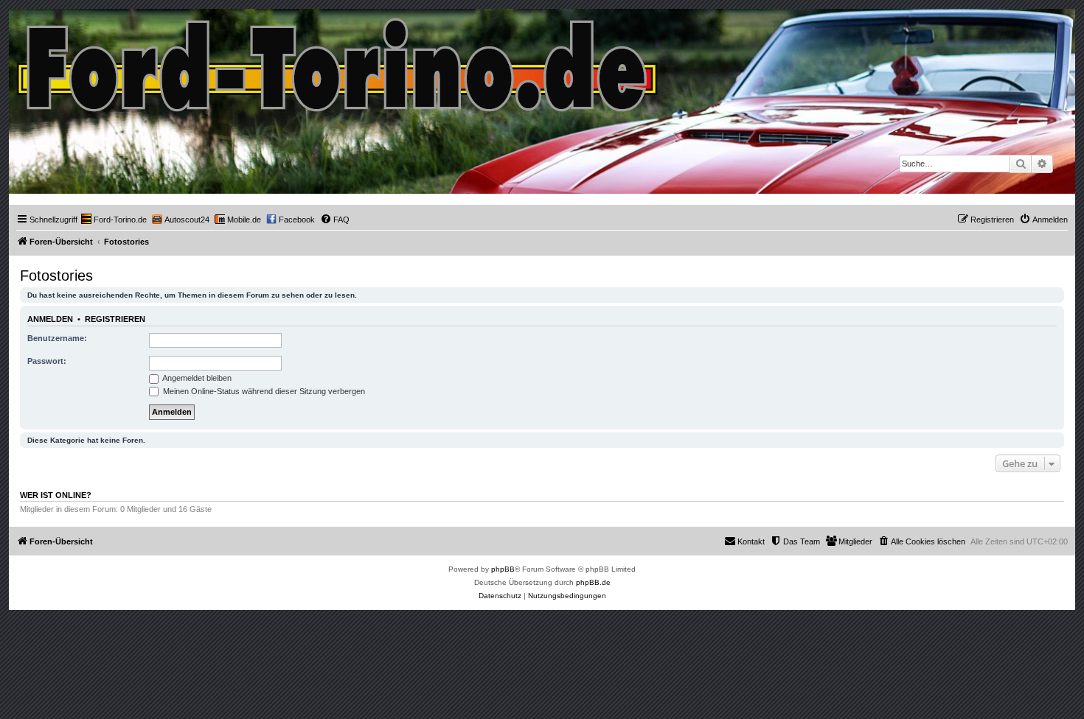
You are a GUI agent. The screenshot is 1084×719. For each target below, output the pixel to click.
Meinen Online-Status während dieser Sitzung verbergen (263, 391)
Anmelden (50, 319)
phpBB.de (593, 582)
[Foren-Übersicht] (338, 61)
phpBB (503, 569)
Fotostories (56, 275)
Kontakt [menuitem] (751, 541)
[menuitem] (114, 219)
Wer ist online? (55, 495)
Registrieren (115, 319)
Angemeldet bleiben (196, 377)
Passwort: (46, 361)
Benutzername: (57, 338)
